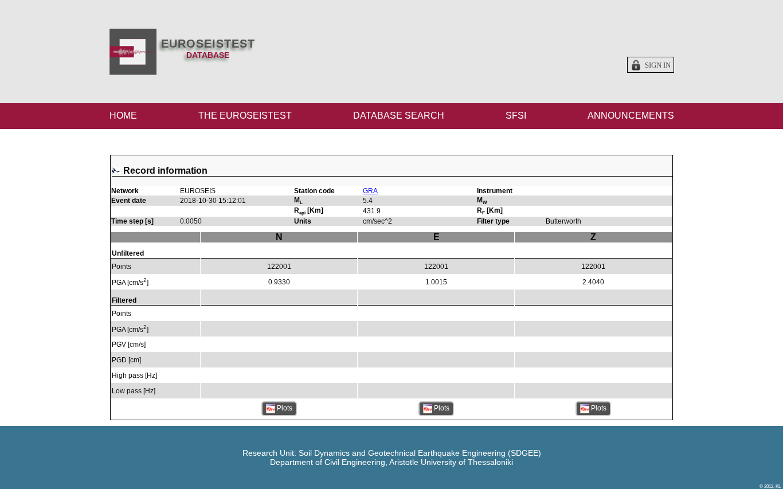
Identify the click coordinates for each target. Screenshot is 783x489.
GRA (370, 191)
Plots (283, 409)
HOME (123, 115)
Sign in (658, 65)
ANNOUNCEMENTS (631, 115)
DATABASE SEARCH (398, 115)
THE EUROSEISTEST (245, 115)
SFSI (516, 115)
